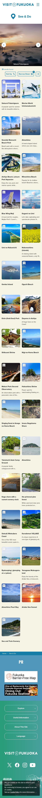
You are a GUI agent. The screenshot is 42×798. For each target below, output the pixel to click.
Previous (4, 45)
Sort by (9, 74)
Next (38, 45)
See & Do (12, 653)
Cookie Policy (14, 792)
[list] (38, 74)
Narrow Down (26, 73)
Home (4, 653)
